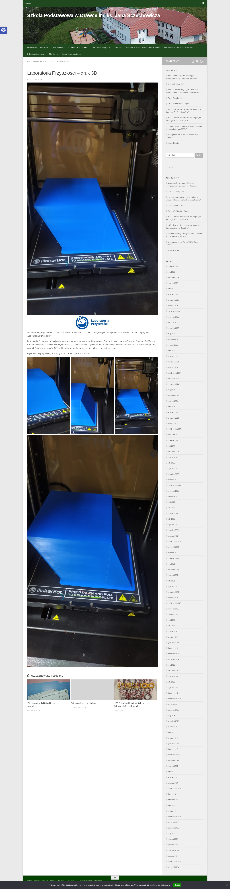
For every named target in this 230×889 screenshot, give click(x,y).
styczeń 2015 (173, 845)
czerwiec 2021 (173, 558)
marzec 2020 (173, 631)
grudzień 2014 (173, 850)
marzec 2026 (173, 283)
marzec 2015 (173, 839)
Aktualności (32, 47)
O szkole (44, 47)
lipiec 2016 (172, 794)
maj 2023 (171, 446)
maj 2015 (171, 833)
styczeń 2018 (173, 738)
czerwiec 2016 (173, 800)
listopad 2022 (173, 480)
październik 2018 (174, 699)
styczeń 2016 (173, 811)
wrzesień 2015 (173, 822)
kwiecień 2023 (173, 452)
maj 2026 (171, 272)
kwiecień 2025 (173, 339)
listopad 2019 (173, 648)
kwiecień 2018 (173, 721)
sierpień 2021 (173, 553)
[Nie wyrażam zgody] (226, 885)
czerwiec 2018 (173, 710)
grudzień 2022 (173, 474)
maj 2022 (171, 502)
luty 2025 (171, 351)
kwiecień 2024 (173, 395)
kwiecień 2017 (173, 761)
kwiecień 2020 (173, 626)
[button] (3, 30)
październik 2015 (174, 817)
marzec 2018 (173, 727)
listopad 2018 (173, 693)
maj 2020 (171, 620)
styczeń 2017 (173, 777)
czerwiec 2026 (173, 266)
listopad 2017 (173, 749)
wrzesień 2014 (173, 867)
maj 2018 (171, 716)
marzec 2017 (173, 766)
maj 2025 (171, 334)
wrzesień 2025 (173, 317)
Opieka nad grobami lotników (83, 703)
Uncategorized (64, 61)
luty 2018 (171, 732)
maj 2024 (171, 390)
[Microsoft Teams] (197, 61)
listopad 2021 (173, 536)
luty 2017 (171, 772)
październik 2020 (174, 603)
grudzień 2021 (173, 530)
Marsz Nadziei (173, 143)
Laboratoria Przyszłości (78, 47)
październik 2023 (174, 429)
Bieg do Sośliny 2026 (176, 84)
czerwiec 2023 (173, 440)
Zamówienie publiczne (71, 54)
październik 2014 (174, 862)
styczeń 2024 (173, 412)
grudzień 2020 (173, 592)
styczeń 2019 (173, 688)
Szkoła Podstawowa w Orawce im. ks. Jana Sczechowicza (93, 15)
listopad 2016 (173, 783)
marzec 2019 (173, 676)
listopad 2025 (173, 306)
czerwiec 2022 (173, 497)
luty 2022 (171, 519)
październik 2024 (174, 373)
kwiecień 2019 (173, 671)
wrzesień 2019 (173, 659)
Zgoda (177, 885)
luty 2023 (171, 463)
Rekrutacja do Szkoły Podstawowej (178, 47)
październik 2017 (174, 755)
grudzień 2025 (173, 300)
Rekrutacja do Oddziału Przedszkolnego (143, 47)
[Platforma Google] (201, 61)
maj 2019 (171, 665)
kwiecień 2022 (173, 508)
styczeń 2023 (173, 468)
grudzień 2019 (173, 643)
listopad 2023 (173, 424)
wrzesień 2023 (173, 435)
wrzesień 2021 (173, 547)
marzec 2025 (173, 345)
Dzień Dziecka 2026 (175, 98)
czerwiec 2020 (173, 614)
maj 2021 (171, 564)
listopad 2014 (173, 856)
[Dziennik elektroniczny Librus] (192, 61)
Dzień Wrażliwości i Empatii (178, 104)
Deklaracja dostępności (101, 47)
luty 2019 (171, 682)
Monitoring (53, 54)
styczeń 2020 (173, 637)
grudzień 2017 (173, 744)
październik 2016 (174, 789)
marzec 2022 (173, 513)
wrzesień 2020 (173, 609)
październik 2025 (174, 311)
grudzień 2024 (173, 362)
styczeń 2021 (173, 586)
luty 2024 (171, 407)
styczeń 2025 (173, 356)
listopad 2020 (173, 598)
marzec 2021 (173, 575)
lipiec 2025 (172, 323)
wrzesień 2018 (173, 704)
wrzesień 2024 (173, 379)
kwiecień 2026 (173, 278)
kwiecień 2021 (173, 570)
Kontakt (28, 3)
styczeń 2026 (173, 294)
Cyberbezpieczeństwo (36, 54)
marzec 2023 (173, 457)
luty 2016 (171, 805)
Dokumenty (58, 47)
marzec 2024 (173, 401)
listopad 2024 (173, 367)
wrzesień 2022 (173, 491)
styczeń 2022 (173, 525)
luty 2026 (171, 289)
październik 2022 (174, 485)
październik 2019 (174, 654)
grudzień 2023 (173, 418)
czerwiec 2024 (173, 384)
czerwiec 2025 (173, 328)
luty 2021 (171, 581)
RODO (118, 47)
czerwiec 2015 (173, 828)
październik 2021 (174, 542)
